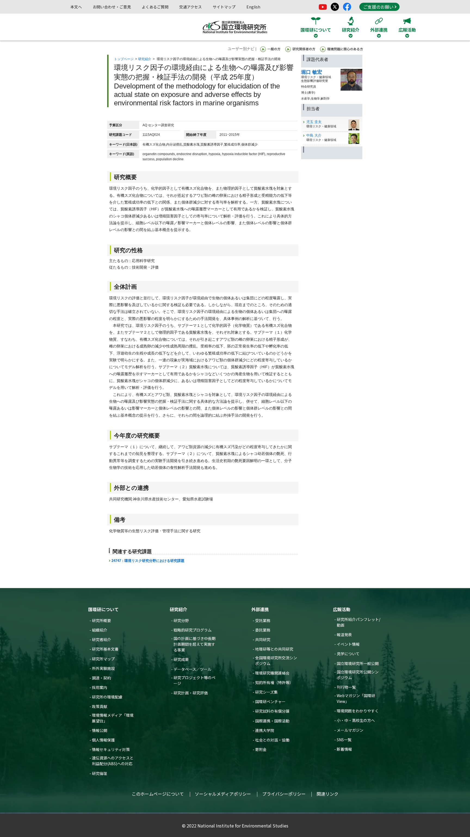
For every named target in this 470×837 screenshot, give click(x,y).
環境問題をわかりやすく (358, 710)
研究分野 (181, 620)
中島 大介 (313, 135)
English (253, 7)
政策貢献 (99, 706)
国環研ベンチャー (270, 701)
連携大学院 (264, 730)
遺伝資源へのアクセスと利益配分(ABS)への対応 (113, 760)
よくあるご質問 (155, 7)
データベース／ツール (192, 669)
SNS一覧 (344, 739)
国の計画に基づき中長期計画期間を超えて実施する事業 (194, 644)
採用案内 (99, 687)
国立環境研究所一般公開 (358, 663)
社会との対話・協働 (272, 740)
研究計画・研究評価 (191, 693)
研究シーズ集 (266, 692)
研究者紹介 (101, 639)
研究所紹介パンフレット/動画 (358, 622)
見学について (348, 653)
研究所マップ (103, 658)
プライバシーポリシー (284, 793)
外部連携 (260, 609)
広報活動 (341, 609)
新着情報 (344, 749)
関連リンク (327, 793)
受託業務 (262, 620)
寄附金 (261, 749)
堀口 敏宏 (311, 72)
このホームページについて (158, 793)
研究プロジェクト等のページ (194, 680)
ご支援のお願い (378, 7)
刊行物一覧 (346, 687)
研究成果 (181, 659)
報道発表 (344, 634)
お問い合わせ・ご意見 (112, 7)
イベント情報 (348, 644)
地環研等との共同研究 (274, 649)
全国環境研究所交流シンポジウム (276, 660)
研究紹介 (144, 59)
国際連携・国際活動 (272, 721)
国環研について (103, 609)
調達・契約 (101, 678)
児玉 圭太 (313, 122)
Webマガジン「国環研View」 (356, 698)
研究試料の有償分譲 (272, 711)
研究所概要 (101, 620)
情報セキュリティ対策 (111, 749)
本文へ (76, 7)
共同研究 (262, 639)
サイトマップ (224, 7)
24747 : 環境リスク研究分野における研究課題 (148, 561)
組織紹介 (99, 630)
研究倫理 (99, 773)
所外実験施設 (103, 668)
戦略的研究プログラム (193, 630)
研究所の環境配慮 (107, 697)
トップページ (124, 59)
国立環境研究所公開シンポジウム (358, 674)
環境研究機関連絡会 (272, 673)
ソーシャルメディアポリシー (223, 793)
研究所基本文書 (105, 649)
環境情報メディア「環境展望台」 (113, 718)
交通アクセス (190, 7)
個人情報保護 (103, 740)
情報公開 (99, 730)
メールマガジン (350, 730)
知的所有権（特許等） (274, 682)
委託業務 (262, 630)
